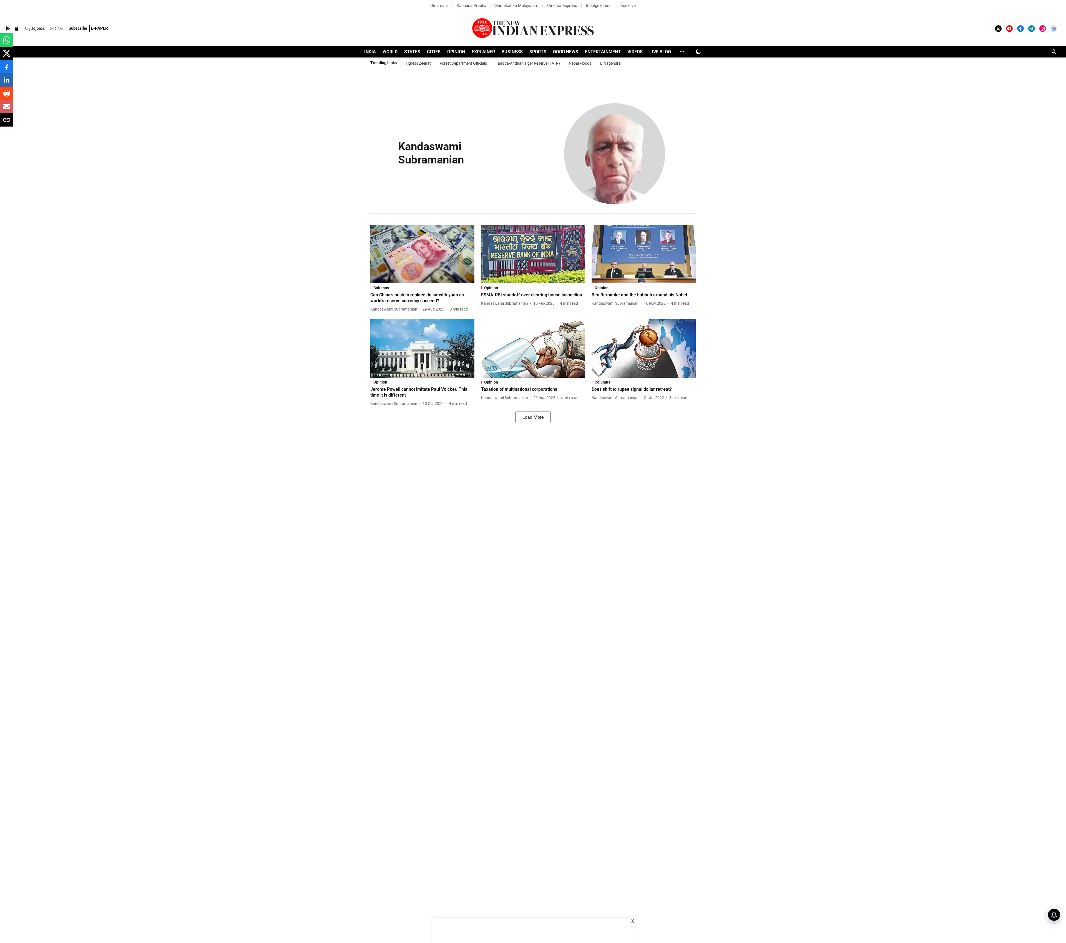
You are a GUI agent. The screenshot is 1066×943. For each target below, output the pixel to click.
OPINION (456, 51)
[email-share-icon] (6, 109)
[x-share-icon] (6, 56)
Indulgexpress (599, 5)
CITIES (434, 51)
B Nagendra (610, 63)
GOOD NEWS (565, 51)
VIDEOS (635, 51)
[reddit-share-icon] (6, 96)
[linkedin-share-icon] (6, 82)
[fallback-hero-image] (422, 254)
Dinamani (439, 5)
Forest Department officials (463, 63)
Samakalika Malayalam (516, 5)
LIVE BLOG (660, 51)
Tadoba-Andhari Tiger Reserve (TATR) (528, 63)
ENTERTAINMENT (603, 51)
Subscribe (78, 28)
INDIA (370, 51)
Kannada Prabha (471, 5)
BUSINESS (512, 51)
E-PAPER (99, 28)
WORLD (390, 51)
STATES (412, 51)
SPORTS (537, 51)
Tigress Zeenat (418, 63)
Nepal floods (580, 63)
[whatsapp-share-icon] (6, 43)
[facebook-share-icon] (6, 69)
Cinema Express (562, 5)
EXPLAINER (483, 51)
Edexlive (628, 5)
